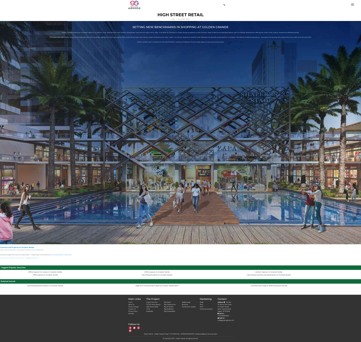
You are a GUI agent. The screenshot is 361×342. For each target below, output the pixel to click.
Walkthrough (186, 302)
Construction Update (189, 307)
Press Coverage (133, 307)
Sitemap (131, 313)
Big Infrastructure (170, 304)
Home (173, 19)
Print (201, 304)
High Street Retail (184, 19)
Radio (202, 302)
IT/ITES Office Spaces (153, 304)
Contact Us (132, 309)
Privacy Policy (132, 311)
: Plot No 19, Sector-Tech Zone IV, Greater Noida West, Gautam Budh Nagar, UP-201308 (224, 306)
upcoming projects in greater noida (157, 275)
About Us (131, 304)
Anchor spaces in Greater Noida (268, 272)
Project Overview (152, 302)
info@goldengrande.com (32, 258)
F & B (148, 309)
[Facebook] (130, 327)
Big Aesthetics (169, 309)
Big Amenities (168, 307)
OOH (201, 307)
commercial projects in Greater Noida (61, 254)
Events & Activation (206, 309)
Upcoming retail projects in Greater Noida (45, 286)
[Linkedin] (134, 327)
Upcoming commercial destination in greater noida (269, 275)
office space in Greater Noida (45, 275)
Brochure (185, 304)
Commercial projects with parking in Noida (269, 286)
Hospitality (149, 311)
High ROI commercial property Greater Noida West (157, 286)
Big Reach (167, 302)
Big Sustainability (169, 311)
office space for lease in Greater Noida (45, 272)
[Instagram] (138, 327)
